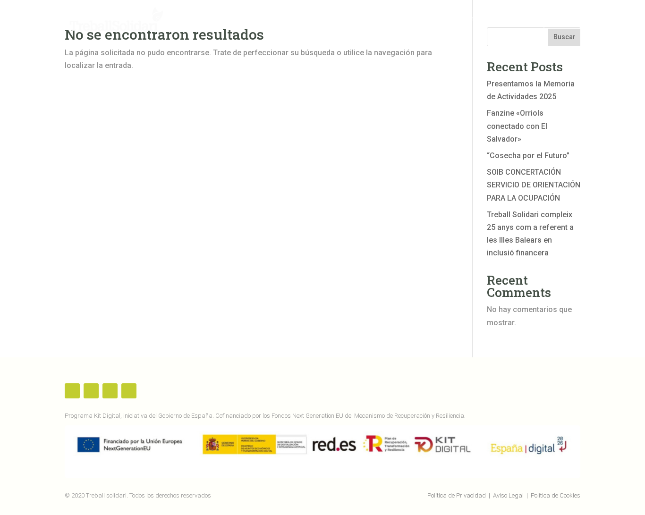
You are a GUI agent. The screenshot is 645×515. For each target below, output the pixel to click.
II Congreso (523, 19)
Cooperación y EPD (229, 19)
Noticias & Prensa (457, 19)
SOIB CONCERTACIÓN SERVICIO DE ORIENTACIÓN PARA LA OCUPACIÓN (533, 185)
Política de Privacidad (456, 495)
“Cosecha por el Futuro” (528, 155)
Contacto (566, 19)
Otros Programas (382, 19)
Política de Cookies (555, 495)
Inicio (135, 19)
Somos (167, 19)
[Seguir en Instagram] (128, 390)
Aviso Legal (508, 495)
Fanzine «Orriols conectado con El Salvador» (517, 126)
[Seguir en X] (91, 390)
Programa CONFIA (307, 19)
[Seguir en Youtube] (110, 390)
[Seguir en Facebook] (72, 390)
